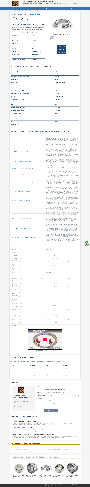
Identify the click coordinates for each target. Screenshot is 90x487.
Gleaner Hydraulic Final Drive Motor (59, 8)
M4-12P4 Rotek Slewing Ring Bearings (21, 200)
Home (15, 8)
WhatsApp (61, 49)
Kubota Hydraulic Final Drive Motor (47, 8)
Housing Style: (15, 51)
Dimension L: (15, 49)
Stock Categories (23, 8)
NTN (13, 369)
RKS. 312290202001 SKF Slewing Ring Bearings (23, 237)
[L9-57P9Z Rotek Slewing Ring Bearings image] (62, 24)
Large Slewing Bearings (21, 10)
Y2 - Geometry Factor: (16, 105)
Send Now (51, 410)
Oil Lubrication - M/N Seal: (17, 99)
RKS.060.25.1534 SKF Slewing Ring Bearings (22, 168)
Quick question (41, 395)
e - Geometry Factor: (16, 116)
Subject (39, 392)
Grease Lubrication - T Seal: (18, 107)
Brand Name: (15, 35)
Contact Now (62, 46)
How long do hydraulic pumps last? (23, 428)
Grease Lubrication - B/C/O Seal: (19, 119)
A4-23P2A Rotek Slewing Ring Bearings (21, 228)
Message (39, 398)
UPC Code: (13, 96)
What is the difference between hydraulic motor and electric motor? (33, 434)
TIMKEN (14, 372)
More (45, 453)
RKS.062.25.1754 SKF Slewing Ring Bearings (22, 182)
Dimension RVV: (15, 124)
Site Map (21, 484)
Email (39, 386)
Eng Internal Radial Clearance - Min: (20, 46)
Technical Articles (35, 8)
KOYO (47, 372)
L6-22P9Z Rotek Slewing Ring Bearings (21, 161)
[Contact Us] (86, 243)
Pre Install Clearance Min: (17, 110)
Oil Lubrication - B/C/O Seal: (19, 59)
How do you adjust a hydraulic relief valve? (26, 421)
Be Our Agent (62, 52)
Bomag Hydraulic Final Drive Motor (72, 8)
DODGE (47, 375)
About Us (12, 484)
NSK (13, 365)
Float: (13, 57)
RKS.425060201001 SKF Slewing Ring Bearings (23, 209)
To (38, 389)
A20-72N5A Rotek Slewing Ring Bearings (21, 218)
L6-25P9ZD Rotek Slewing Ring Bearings (22, 151)
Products (14, 10)
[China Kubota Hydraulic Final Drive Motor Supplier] (15, 3)
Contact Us (16, 484)
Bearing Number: (15, 121)
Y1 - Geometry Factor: (16, 113)
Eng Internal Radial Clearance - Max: (20, 93)
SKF (47, 365)
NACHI (13, 375)
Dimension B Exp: (15, 102)
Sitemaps (26, 484)
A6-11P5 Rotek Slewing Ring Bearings (21, 191)
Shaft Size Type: (16, 40)
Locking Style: (15, 54)
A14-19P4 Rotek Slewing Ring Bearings (21, 142)
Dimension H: (15, 43)
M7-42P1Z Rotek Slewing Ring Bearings (21, 174)
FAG (47, 369)
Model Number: (15, 38)
